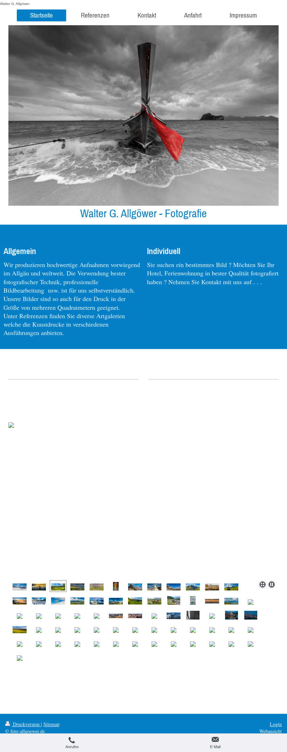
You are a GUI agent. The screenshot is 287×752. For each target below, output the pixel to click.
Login (276, 724)
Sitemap (51, 724)
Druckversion (26, 724)
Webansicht (270, 731)
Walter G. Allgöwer (14, 4)
